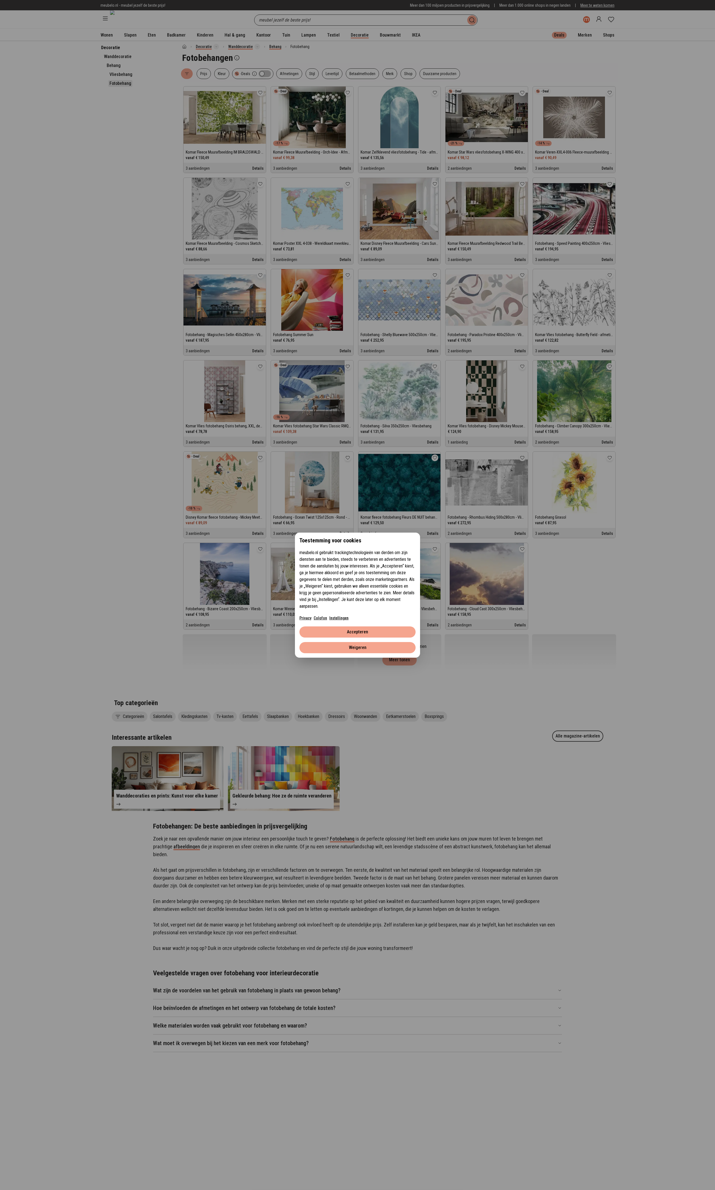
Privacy (305, 618)
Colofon (320, 618)
